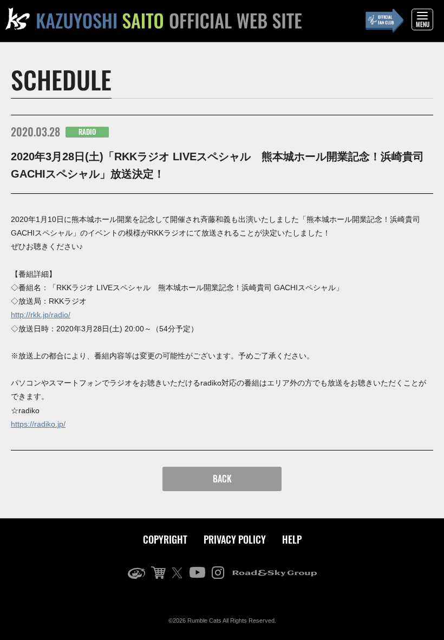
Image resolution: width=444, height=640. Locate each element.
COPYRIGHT (165, 539)
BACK (222, 478)
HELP (292, 539)
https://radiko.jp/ (38, 424)
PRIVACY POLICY (235, 539)
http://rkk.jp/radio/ (40, 314)
